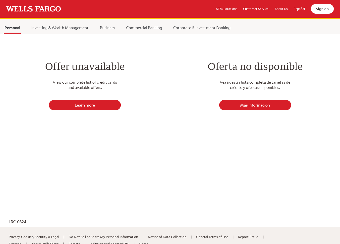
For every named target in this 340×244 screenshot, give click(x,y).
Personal (12, 29)
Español (299, 9)
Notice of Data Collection (167, 237)
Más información (255, 105)
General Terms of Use (212, 237)
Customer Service (256, 9)
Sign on (322, 8)
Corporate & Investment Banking (201, 27)
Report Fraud (248, 237)
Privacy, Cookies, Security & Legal (34, 237)
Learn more (85, 105)
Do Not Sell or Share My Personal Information (103, 237)
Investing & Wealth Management (60, 27)
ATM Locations (226, 9)
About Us (281, 9)
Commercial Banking (144, 27)
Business (107, 27)
